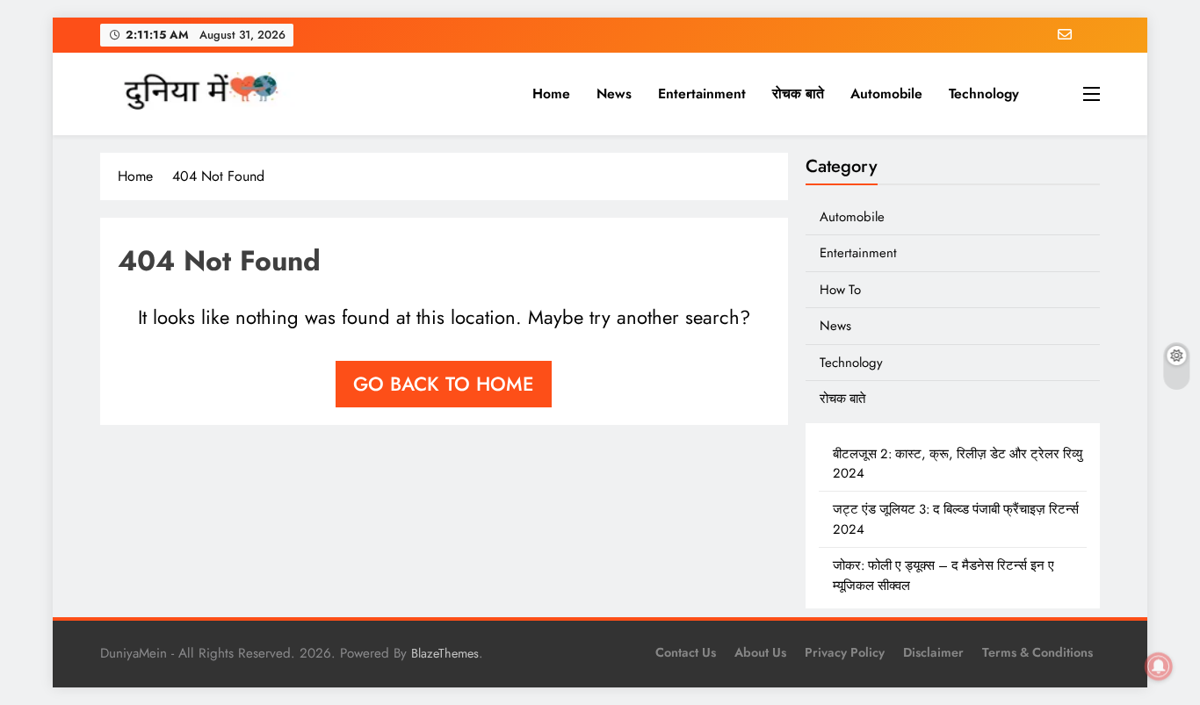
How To (840, 289)
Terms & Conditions (1037, 652)
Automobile (886, 93)
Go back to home (443, 384)
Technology (984, 93)
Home (551, 93)
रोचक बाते (798, 93)
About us (760, 652)
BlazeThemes (445, 653)
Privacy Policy (845, 652)
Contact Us (685, 652)
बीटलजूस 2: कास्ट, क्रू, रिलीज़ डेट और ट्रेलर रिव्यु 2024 (957, 463)
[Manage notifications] (1159, 666)
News (614, 93)
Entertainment (702, 93)
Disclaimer (933, 652)
